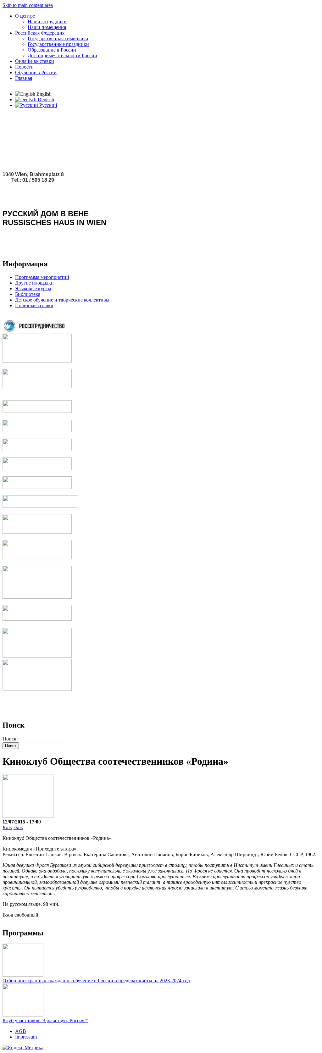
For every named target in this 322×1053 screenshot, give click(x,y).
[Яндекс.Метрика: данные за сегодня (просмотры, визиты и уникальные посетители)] (23, 1047)
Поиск (10, 738)
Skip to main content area (28, 5)
